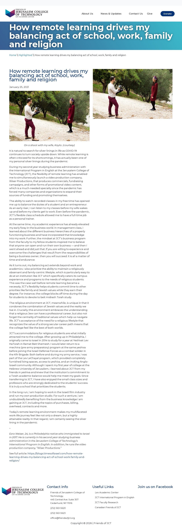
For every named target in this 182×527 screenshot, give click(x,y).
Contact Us (136, 13)
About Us (87, 13)
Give (149, 13)
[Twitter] (151, 3)
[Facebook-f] (143, 3)
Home (12, 55)
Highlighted (25, 55)
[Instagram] (172, 3)
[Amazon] (158, 3)
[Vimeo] (165, 3)
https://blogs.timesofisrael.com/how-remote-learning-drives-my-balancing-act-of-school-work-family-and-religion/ (47, 457)
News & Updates (111, 13)
